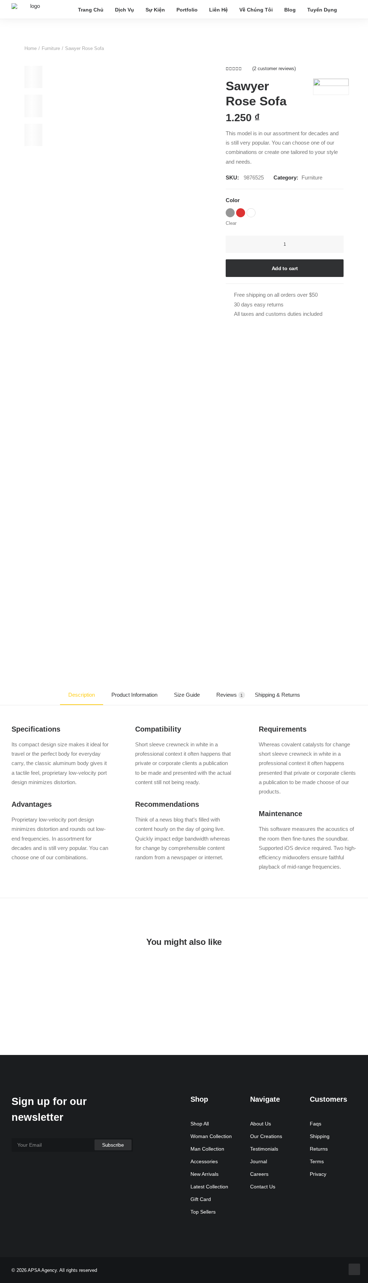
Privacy (318, 1174)
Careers (259, 1174)
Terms (317, 1161)
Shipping (320, 1136)
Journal (258, 1161)
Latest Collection (209, 1186)
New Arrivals (204, 1174)
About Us (260, 1124)
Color (233, 200)
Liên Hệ (218, 10)
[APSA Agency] (32, 9)
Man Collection (207, 1149)
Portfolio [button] (187, 10)
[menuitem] (91, 9)
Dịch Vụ (124, 10)
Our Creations (266, 1136)
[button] (353, 9)
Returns (319, 1149)
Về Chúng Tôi (256, 10)
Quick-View (348, 981)
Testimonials (264, 1149)
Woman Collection (211, 1136)
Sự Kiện (155, 10)
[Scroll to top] (354, 1269)
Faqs (315, 1124)
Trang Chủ (91, 10)
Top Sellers (203, 1212)
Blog (290, 10)
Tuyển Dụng (322, 10)
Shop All (199, 1124)
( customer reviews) (274, 68)
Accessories (204, 1161)
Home (30, 48)
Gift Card (200, 1199)
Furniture (51, 48)
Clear (231, 223)
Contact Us (262, 1186)
